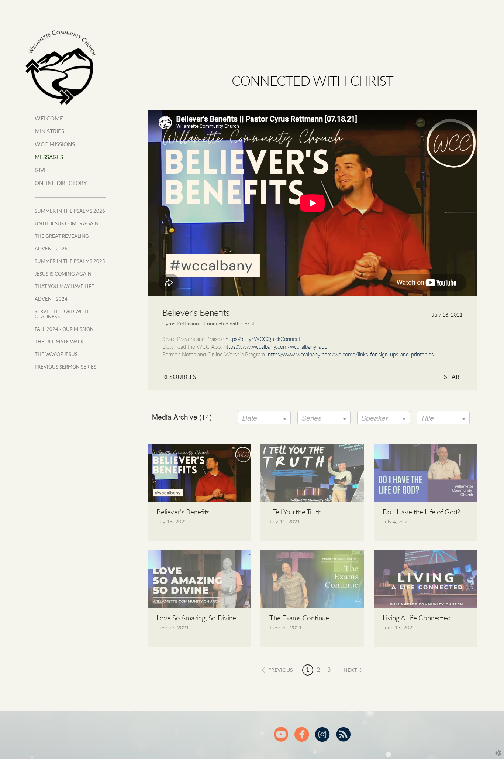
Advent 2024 (51, 299)
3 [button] (329, 670)
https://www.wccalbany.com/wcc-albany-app (275, 347)
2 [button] (318, 670)
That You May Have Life (64, 286)
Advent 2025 (51, 249)
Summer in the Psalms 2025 (70, 261)
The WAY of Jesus (56, 354)
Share (453, 377)
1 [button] (307, 670)
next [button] (350, 670)
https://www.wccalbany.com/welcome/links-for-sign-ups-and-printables (351, 355)
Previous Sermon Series (65, 367)
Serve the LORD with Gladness (61, 314)
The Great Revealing (62, 236)
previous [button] (280, 670)
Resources (179, 377)
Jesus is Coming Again (63, 274)
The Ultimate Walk (59, 342)
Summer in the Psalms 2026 (70, 211)
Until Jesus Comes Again (67, 223)
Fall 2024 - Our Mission (64, 329)
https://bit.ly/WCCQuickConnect (262, 339)
